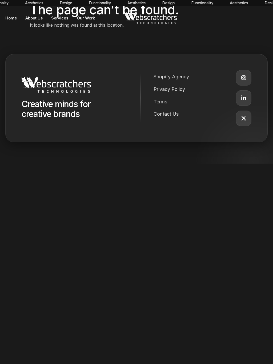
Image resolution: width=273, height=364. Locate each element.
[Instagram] (243, 78)
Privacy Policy (169, 89)
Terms (160, 101)
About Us (34, 18)
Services (59, 18)
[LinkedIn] (243, 98)
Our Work (86, 18)
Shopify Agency (171, 76)
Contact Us (166, 114)
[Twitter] (243, 118)
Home (11, 18)
